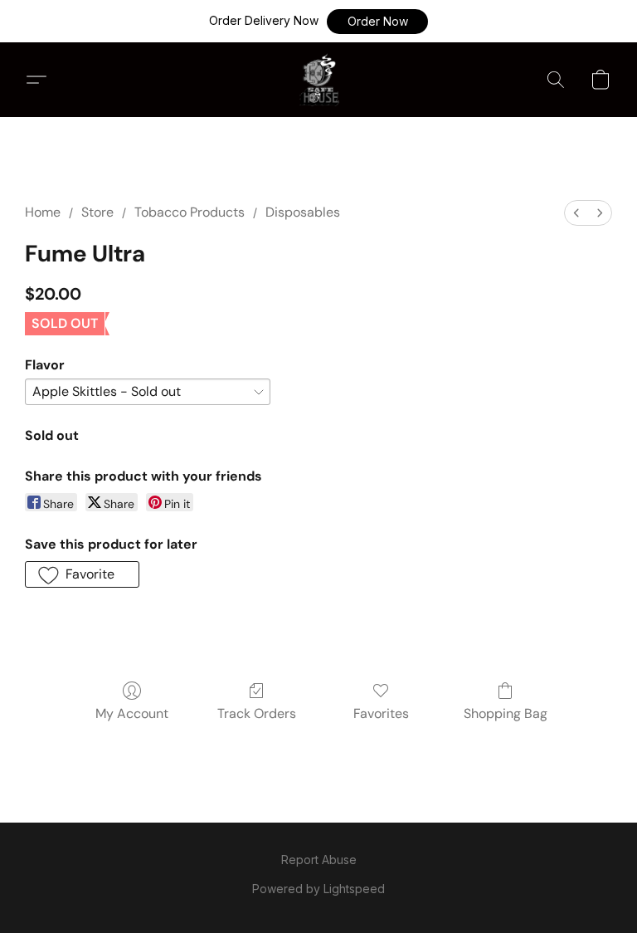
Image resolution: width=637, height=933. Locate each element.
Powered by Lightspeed (318, 889)
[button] (377, 21)
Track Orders (256, 713)
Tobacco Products (189, 212)
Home (43, 212)
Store (97, 212)
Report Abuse (319, 859)
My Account (131, 713)
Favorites (381, 713)
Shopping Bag (505, 713)
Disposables (302, 212)
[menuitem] (576, 213)
